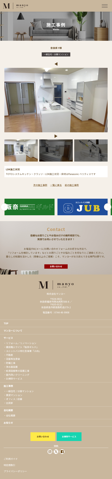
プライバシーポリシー (15, 471)
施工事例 (8, 386)
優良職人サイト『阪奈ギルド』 (22, 347)
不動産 (9, 355)
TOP (6, 323)
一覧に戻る (56, 185)
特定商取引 (9, 465)
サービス (8, 338)
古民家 (9, 403)
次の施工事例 (40, 185)
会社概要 (8, 410)
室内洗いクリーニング (17, 374)
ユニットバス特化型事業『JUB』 (23, 351)
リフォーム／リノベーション (21, 343)
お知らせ (8, 422)
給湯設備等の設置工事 (17, 370)
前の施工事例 (72, 185)
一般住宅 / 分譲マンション (20, 391)
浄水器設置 (12, 367)
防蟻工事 (10, 363)
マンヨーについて (13, 330)
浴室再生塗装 (13, 359)
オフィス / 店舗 (14, 399)
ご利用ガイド (11, 459)
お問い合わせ (56, 266)
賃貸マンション (14, 395)
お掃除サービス (14, 378)
